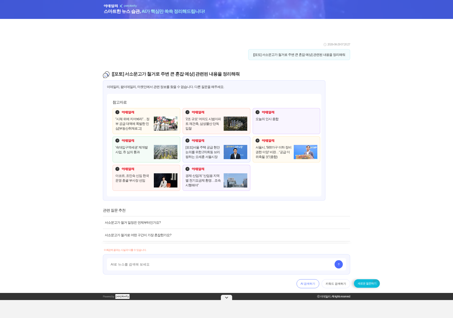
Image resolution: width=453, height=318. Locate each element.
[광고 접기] (226, 297)
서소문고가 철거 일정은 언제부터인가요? (133, 222)
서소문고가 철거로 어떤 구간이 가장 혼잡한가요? (138, 235)
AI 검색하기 (308, 283)
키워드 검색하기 (336, 283)
